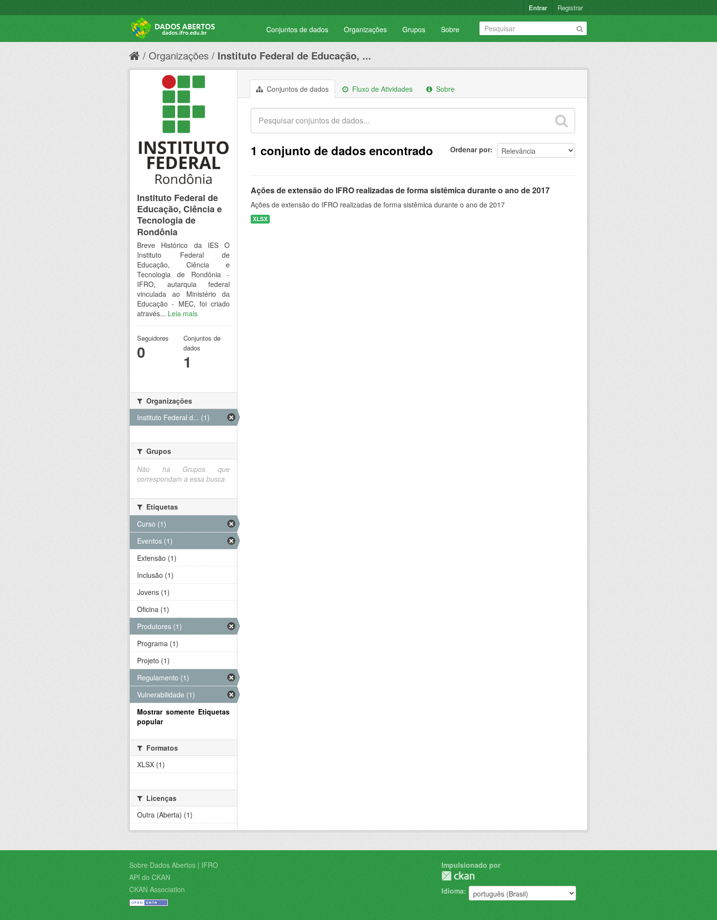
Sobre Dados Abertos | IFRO (173, 865)
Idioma (452, 891)
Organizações (365, 29)
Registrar (570, 7)
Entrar (538, 7)
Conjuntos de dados (297, 29)
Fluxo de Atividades (381, 89)
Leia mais (183, 313)
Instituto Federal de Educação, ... (294, 55)
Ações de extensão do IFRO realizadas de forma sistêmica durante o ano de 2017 (400, 190)
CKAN (458, 876)
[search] (561, 120)
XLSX (260, 219)
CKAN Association (157, 889)
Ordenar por (470, 149)
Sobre (450, 29)
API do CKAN (149, 877)
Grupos (413, 29)
